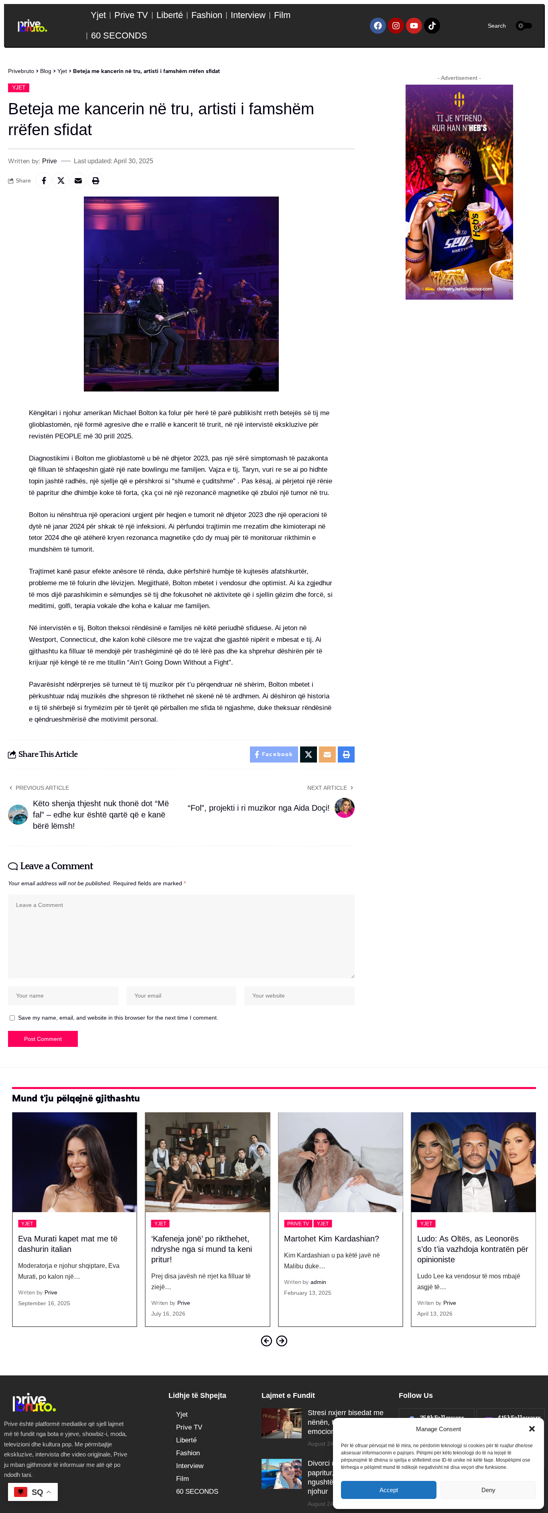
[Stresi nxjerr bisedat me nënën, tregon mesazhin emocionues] (282, 1423)
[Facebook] (378, 26)
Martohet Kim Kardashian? (331, 1238)
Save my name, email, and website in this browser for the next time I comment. (118, 1018)
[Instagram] (396, 26)
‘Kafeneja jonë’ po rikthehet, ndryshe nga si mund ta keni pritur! (201, 1249)
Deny (488, 1490)
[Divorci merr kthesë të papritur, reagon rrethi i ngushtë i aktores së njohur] (282, 1474)
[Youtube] (414, 26)
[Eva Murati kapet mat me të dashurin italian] (74, 1162)
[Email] (78, 180)
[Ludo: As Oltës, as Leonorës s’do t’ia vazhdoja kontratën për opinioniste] (473, 1162)
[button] (532, 1429)
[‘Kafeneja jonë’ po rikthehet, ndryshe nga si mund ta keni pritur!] (207, 1162)
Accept (389, 1490)
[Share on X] (61, 180)
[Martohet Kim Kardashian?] (340, 1162)
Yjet (19, 88)
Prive (49, 160)
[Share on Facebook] (44, 180)
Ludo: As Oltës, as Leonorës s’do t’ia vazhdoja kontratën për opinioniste (472, 1249)
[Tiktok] (432, 26)
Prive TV (298, 1224)
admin (318, 1282)
